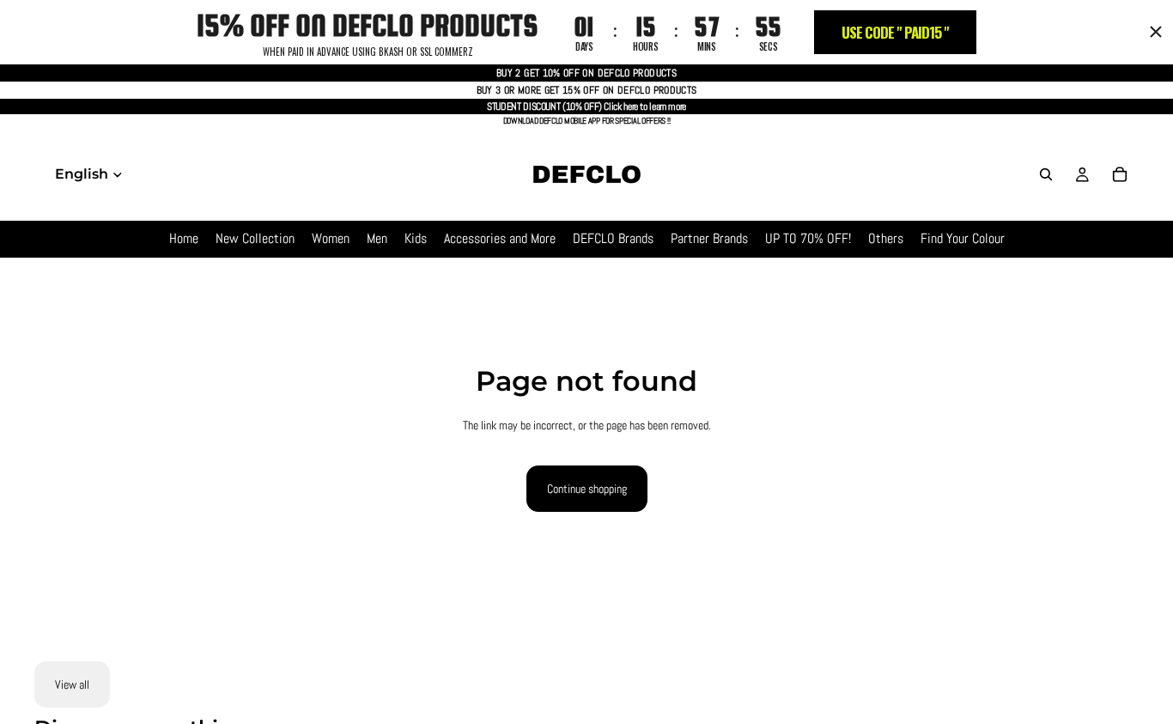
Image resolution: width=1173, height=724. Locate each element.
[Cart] (1120, 174)
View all (72, 684)
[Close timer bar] (1156, 32)
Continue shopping (587, 488)
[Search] (1046, 174)
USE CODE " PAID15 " (895, 32)
